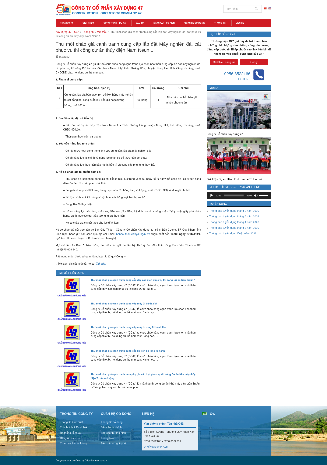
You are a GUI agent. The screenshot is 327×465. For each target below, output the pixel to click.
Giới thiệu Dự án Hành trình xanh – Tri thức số (234, 179)
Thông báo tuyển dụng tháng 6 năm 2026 (234, 210)
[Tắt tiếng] (256, 195)
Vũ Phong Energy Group (258, 460)
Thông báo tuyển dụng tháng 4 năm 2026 (234, 222)
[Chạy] (211, 195)
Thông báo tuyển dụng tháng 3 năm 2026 (234, 227)
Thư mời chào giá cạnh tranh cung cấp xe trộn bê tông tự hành (128, 350)
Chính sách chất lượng (73, 443)
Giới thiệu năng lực (224, 62)
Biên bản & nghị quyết (114, 443)
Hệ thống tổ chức (70, 433)
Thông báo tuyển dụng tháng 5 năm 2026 (234, 216)
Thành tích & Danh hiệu (74, 427)
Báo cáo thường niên (113, 433)
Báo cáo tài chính (111, 427)
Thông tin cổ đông (112, 422)
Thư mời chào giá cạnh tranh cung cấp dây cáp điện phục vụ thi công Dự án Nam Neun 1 (143, 280)
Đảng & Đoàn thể (70, 438)
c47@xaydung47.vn (156, 446)
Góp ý (254, 62)
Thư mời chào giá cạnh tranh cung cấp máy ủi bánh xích (124, 303)
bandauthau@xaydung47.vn (133, 234)
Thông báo (107, 438)
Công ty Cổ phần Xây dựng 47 (225, 134)
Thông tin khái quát (71, 422)
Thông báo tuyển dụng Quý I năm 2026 (232, 233)
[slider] (264, 195)
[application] (239, 195)
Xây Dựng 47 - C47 (99, 9)
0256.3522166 (237, 73)
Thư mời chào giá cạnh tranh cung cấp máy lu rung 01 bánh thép (129, 327)
